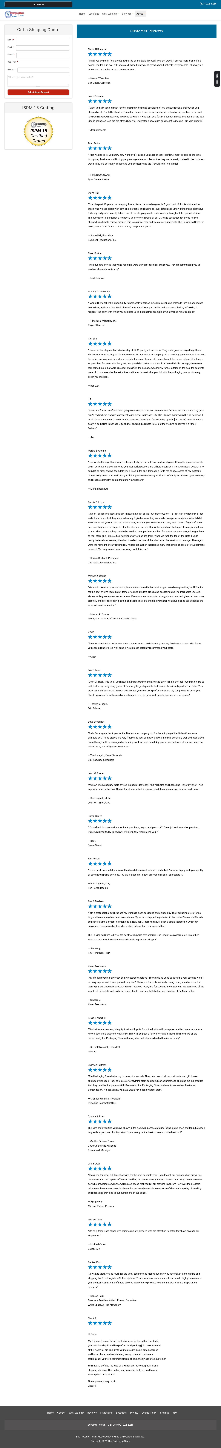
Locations (94, 13)
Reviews (92, 1412)
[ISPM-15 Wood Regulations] (38, 131)
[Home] (15, 14)
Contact (61, 1412)
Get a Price (217, 78)
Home (82, 13)
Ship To (11, 69)
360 (175, 1412)
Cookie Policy (149, 1412)
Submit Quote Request (38, 92)
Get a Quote (38, 4)
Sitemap (164, 1412)
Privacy (134, 1412)
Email (11, 47)
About (140, 13)
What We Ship (109, 13)
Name (11, 40)
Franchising (106, 1412)
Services (127, 13)
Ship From (13, 62)
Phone (11, 54)
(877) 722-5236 (208, 3)
